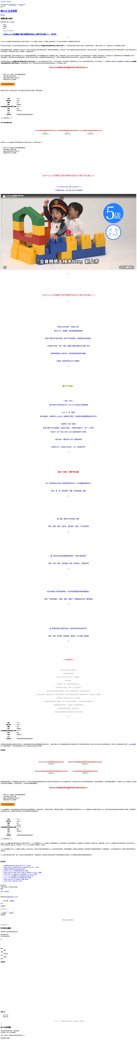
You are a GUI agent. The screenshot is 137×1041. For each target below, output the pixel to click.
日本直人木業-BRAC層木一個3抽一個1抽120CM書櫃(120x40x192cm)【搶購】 (22, 872)
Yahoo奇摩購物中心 (120, 61)
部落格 (5, 26)
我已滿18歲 (3, 1038)
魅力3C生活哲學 (9, 11)
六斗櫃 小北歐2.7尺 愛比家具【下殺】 (13, 881)
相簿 (4, 24)
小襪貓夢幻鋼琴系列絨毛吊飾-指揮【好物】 (14, 869)
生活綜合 (12, 22)
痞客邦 (8, 896)
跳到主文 (3, 15)
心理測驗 (11, 900)
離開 (8, 1038)
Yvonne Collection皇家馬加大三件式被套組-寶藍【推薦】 (17, 877)
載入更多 (3, 906)
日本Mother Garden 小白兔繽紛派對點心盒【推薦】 (16, 870)
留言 (12, 896)
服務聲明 (82, 1021)
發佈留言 (3, 914)
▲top (2, 903)
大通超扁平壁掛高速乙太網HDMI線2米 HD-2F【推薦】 (17, 865)
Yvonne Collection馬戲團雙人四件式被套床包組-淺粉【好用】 (18, 876)
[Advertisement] (68, 985)
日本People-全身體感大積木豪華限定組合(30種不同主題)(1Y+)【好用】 (30, 34)
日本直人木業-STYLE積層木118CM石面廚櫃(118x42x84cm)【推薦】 (20, 874)
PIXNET (57, 1021)
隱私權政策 (76, 1021)
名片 (4, 28)
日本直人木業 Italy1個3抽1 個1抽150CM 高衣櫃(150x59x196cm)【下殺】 (21, 867)
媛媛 (2, 888)
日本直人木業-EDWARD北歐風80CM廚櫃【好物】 (16, 879)
